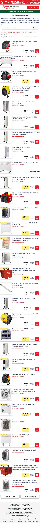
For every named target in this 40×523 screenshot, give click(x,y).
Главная (4, 521)
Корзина (20, 521)
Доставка (28, 521)
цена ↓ (31, 37)
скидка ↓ (36, 37)
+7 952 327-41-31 (15, 506)
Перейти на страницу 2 (30, 496)
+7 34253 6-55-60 (15, 510)
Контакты (36, 521)
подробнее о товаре (18, 45)
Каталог (12, 521)
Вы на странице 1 (10, 496)
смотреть (30, 11)
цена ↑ (26, 37)
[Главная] (10, 6)
